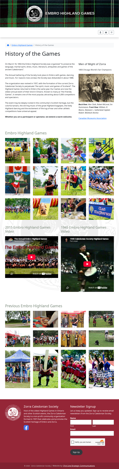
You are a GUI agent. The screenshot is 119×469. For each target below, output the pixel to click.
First (72, 426)
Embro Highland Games (69, 13)
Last (94, 426)
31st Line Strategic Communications (79, 465)
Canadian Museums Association (93, 118)
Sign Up (76, 452)
